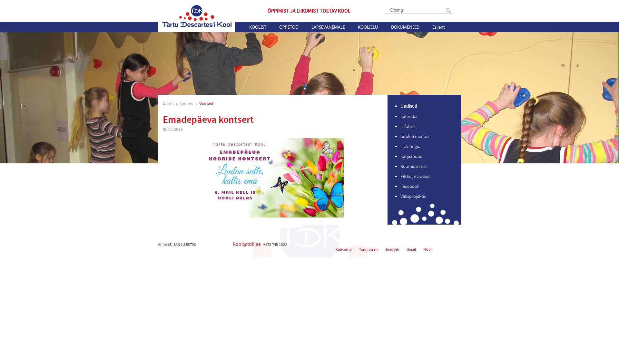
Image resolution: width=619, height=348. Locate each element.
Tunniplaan (368, 249)
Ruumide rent (413, 166)
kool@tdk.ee (247, 244)
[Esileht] (196, 16)
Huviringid (410, 146)
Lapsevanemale (328, 27)
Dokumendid (405, 27)
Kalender (409, 116)
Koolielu (368, 27)
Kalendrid (344, 249)
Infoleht (408, 126)
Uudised (206, 103)
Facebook (409, 186)
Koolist (257, 27)
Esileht (438, 27)
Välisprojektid (413, 196)
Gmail (411, 249)
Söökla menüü (414, 136)
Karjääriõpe (411, 156)
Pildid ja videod (415, 176)
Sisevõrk (392, 249)
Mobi (427, 249)
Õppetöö (289, 27)
